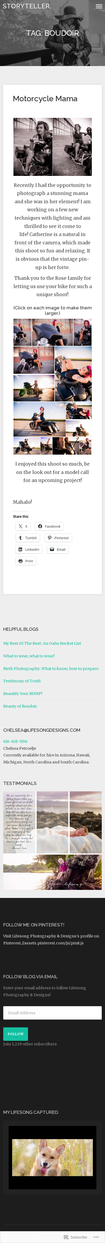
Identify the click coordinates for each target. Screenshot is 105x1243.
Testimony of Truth (22, 681)
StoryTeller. (27, 6)
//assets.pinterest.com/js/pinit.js (53, 943)
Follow (16, 1034)
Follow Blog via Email (30, 976)
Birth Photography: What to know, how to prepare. (51, 668)
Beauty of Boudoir (20, 706)
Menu (99, 6)
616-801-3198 (15, 741)
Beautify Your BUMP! (22, 693)
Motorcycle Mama (45, 98)
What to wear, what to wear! (29, 656)
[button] (32, 147)
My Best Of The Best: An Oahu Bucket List (42, 643)
